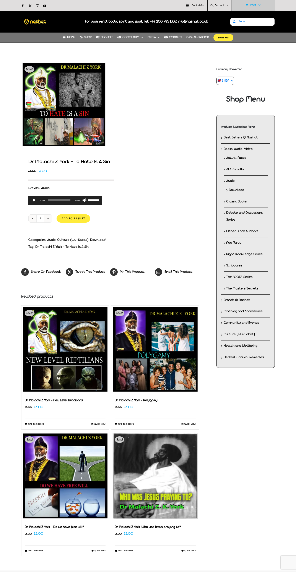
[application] (65, 200)
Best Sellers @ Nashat (241, 137)
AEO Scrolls (235, 169)
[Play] (34, 200)
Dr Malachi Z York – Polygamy (136, 400)
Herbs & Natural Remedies (244, 357)
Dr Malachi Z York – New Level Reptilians (54, 400)
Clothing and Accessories (243, 311)
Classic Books (236, 201)
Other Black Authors (242, 231)
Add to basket (73, 218)
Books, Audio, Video (238, 149)
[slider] (94, 200)
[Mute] (84, 200)
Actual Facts (236, 157)
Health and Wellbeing (240, 345)
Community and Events (241, 322)
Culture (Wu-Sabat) (73, 240)
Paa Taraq (233, 242)
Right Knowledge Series (244, 254)
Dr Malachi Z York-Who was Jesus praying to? (148, 527)
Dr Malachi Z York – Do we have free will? (54, 527)
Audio (51, 240)
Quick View (100, 424)
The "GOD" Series (239, 277)
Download (98, 240)
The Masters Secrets (242, 288)
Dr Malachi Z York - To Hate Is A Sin (62, 246)
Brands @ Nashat (237, 300)
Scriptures (234, 265)
